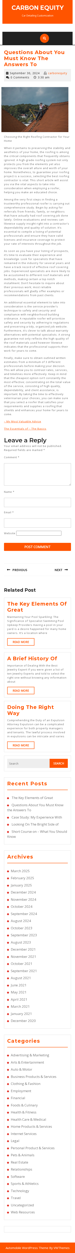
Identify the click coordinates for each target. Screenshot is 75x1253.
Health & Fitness (23, 1112)
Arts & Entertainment (27, 1062)
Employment (21, 1091)
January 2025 (21, 885)
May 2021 (19, 992)
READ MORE (23, 643)
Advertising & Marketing (30, 1055)
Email (9, 512)
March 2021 (20, 1006)
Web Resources (23, 1212)
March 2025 (20, 871)
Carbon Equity (38, 7)
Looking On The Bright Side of (35, 824)
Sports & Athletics (25, 1183)
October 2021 (21, 963)
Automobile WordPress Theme (27, 1248)
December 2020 (23, 1020)
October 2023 (21, 928)
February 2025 (22, 878)
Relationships (21, 1169)
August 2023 (21, 942)
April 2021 (19, 999)
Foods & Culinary (24, 1105)
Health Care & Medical (28, 1119)
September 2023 (24, 935)
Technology (20, 1190)
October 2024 (21, 906)
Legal (15, 1140)
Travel (16, 1197)
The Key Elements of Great (32, 797)
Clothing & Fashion (25, 1083)
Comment (11, 457)
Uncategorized (22, 1205)
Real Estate (19, 1162)
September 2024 (24, 913)
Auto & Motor (21, 1069)
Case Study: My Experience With (37, 817)
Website (9, 533)
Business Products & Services (33, 1076)
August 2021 (21, 978)
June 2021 (19, 985)
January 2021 (21, 1013)
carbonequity (57, 73)
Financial (18, 1098)
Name (9, 492)
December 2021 (23, 949)
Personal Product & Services (33, 1148)
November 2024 (23, 899)
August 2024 (21, 920)
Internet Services (24, 1133)
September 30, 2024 (25, 73)
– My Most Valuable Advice (22, 421)
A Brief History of (32, 658)
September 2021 (24, 971)
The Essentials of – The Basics (25, 428)
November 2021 (23, 956)
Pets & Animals (22, 1155)
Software (18, 1176)
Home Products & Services (31, 1126)
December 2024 (23, 892)
